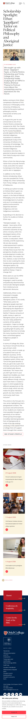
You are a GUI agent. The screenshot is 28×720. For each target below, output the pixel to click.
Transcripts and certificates (8, 660)
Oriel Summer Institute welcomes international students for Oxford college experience (14, 523)
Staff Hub (6, 665)
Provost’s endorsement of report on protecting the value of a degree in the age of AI (14, 479)
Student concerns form (9, 678)
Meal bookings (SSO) (9, 663)
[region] (14, 708)
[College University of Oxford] (7, 641)
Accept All (14, 712)
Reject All (14, 716)
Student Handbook (9, 667)
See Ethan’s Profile (13, 434)
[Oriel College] (9, 3)
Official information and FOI (9, 654)
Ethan (22, 100)
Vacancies (6, 651)
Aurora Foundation (14, 131)
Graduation (6, 657)
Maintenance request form (10, 670)
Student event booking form (8, 674)
